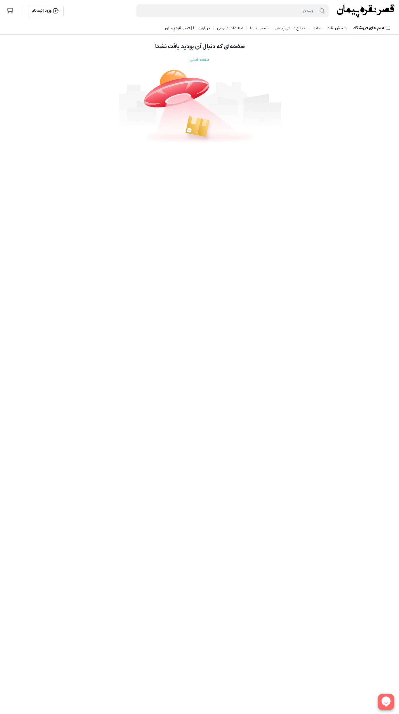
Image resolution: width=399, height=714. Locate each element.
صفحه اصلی (199, 59)
